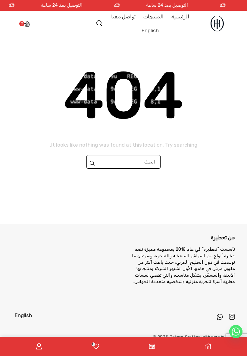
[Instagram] (232, 317)
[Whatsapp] (220, 317)
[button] (99, 23)
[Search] (92, 163)
